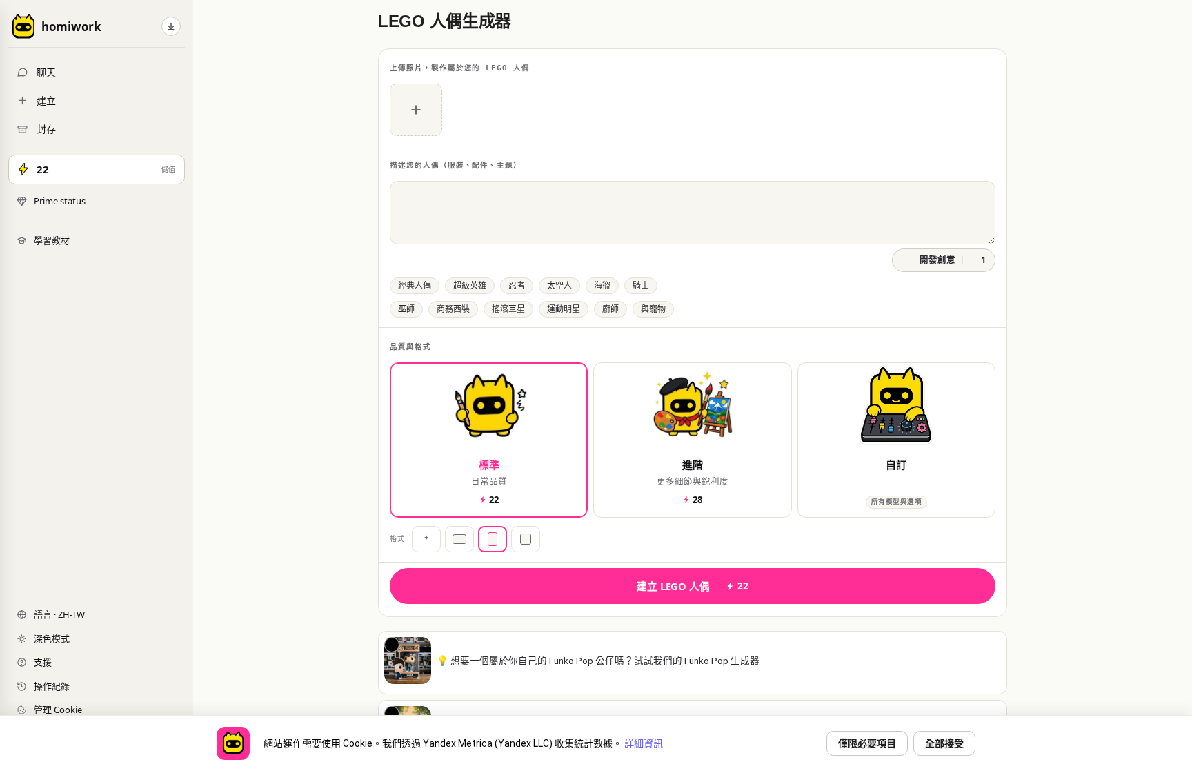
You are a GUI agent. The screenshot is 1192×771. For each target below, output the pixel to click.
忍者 (516, 286)
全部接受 (944, 743)
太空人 (559, 286)
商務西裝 (453, 309)
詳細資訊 (643, 743)
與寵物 (653, 309)
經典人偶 (414, 286)
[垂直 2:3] (492, 539)
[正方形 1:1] (525, 539)
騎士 (641, 286)
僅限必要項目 (867, 743)
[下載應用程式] (171, 26)
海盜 (602, 286)
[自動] (426, 539)
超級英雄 (469, 286)
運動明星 (563, 309)
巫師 (406, 309)
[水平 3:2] (459, 539)
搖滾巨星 (508, 309)
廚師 (610, 309)
